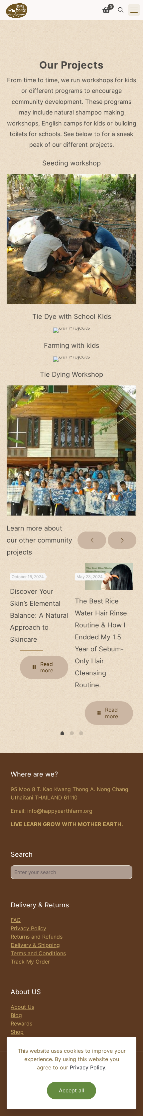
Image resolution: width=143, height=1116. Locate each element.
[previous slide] (91, 540)
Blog (16, 1015)
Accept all (71, 1090)
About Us (22, 1007)
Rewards (21, 1023)
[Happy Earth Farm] (17, 10)
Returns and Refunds (37, 936)
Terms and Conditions (38, 953)
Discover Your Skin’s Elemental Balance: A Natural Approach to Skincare (39, 615)
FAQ (16, 920)
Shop (17, 1031)
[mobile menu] (134, 10)
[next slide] (122, 540)
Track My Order (30, 961)
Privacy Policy (28, 928)
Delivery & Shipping (35, 945)
